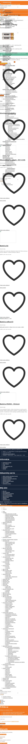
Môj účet (4, 491)
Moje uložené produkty (7, 496)
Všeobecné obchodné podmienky (10, 478)
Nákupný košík (6, 497)
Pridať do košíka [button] (3, 168)
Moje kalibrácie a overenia (8, 493)
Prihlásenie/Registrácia (5, 505)
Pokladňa (5, 498)
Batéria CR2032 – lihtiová (9, 404)
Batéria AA (4, 246)
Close (11, 505)
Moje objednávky (6, 492)
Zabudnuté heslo (6, 499)
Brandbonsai (24, 503)
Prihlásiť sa (3, 723)
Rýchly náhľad (3, 200)
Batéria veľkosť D (6, 322)
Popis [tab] (4, 98)
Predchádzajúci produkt (5, 27)
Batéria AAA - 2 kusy (4, 49)
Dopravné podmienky (7, 477)
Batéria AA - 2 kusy (4, 45)
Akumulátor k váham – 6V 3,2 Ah (12, 160)
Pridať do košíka (4, 63)
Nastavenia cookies (7, 483)
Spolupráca (5, 467)
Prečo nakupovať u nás (7, 466)
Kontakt (4, 468)
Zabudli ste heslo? (15, 721)
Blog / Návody (6, 463)
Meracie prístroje (13, 20)
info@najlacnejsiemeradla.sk (9, 454)
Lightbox (2, 19)
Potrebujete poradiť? (7, 462)
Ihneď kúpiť (3, 64)
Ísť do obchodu (3, 734)
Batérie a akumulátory (13, 96)
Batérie (6, 21)
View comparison (3, 743)
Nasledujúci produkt (4, 46)
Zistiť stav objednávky (7, 494)
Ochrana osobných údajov (8, 481)
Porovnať (2, 199)
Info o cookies (6, 482)
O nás (4, 465)
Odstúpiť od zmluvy (7, 480)
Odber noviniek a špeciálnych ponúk (10, 476)
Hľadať (2, 8)
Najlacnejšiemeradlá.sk (5, 20)
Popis (1, 101)
